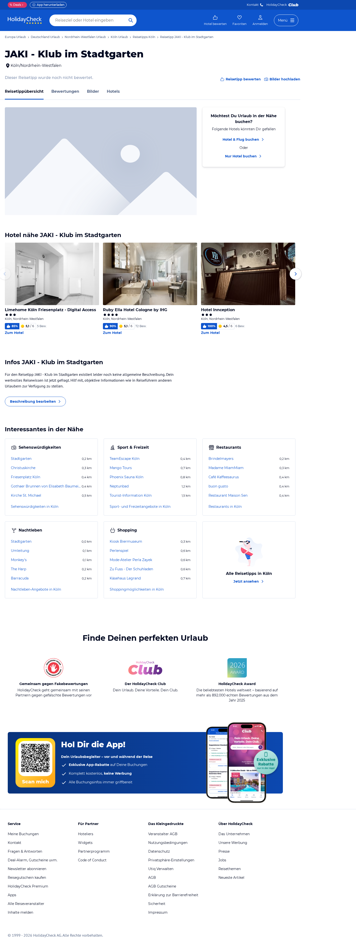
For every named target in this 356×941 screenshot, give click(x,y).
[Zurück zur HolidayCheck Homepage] (25, 20)
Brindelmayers (221, 458)
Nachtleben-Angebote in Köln (36, 589)
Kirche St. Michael (26, 495)
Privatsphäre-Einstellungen (171, 860)
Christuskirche (23, 468)
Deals (15, 5)
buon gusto (218, 486)
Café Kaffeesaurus (224, 477)
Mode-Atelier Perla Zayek (131, 560)
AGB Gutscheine (162, 886)
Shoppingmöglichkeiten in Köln (137, 589)
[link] (215, 20)
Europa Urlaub (15, 37)
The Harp (18, 569)
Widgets (85, 843)
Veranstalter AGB (163, 834)
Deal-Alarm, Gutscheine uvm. (32, 860)
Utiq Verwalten (160, 869)
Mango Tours (121, 468)
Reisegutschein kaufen (27, 877)
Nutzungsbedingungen (167, 843)
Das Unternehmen (234, 834)
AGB (152, 877)
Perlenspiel (119, 550)
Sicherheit (156, 904)
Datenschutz (159, 851)
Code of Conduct (92, 860)
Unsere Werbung (232, 843)
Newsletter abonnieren (27, 869)
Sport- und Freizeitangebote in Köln (140, 506)
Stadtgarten (21, 458)
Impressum (158, 912)
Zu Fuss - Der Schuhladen (131, 569)
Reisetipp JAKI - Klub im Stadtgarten (186, 37)
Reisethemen (229, 869)
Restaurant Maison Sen (228, 495)
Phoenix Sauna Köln (126, 477)
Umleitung (20, 550)
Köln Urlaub (119, 37)
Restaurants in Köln (225, 506)
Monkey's (19, 560)
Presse (224, 851)
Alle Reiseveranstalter (26, 904)
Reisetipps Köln (144, 37)
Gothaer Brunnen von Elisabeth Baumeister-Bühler (46, 486)
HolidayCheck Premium (28, 886)
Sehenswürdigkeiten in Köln (34, 506)
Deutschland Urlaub (45, 37)
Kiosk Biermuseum (126, 541)
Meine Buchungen (23, 834)
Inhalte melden (20, 912)
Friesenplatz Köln (25, 477)
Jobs (222, 860)
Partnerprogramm (94, 851)
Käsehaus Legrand (125, 578)
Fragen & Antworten (25, 851)
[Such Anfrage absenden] (131, 20)
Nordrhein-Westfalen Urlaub (85, 37)
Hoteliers (85, 834)
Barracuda (20, 578)
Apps (12, 895)
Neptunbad (119, 486)
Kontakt (253, 5)
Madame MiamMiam (226, 468)
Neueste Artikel (231, 877)
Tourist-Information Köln (131, 495)
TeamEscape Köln (124, 458)
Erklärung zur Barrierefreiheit (173, 895)
